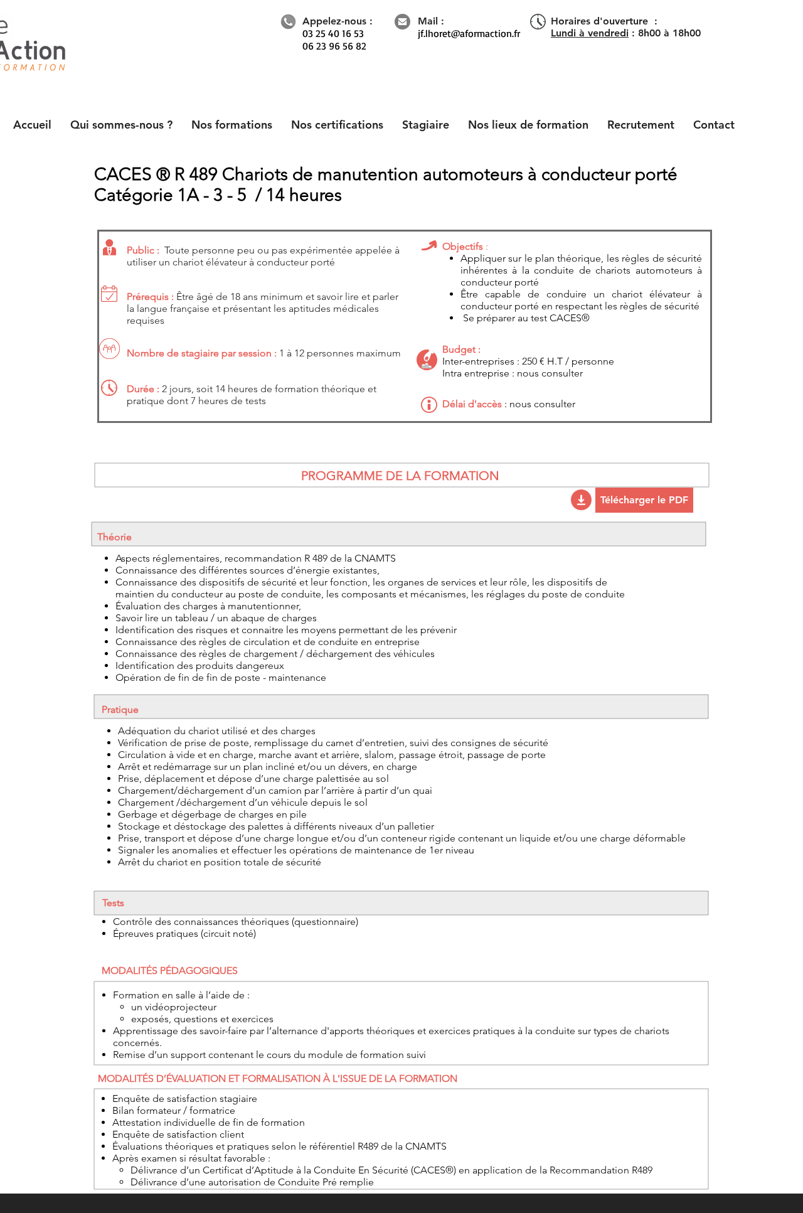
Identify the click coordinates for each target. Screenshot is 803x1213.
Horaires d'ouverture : (604, 21)
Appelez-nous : (337, 21)
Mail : (431, 21)
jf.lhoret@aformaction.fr (469, 33)
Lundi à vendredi (590, 33)
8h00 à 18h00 (669, 33)
